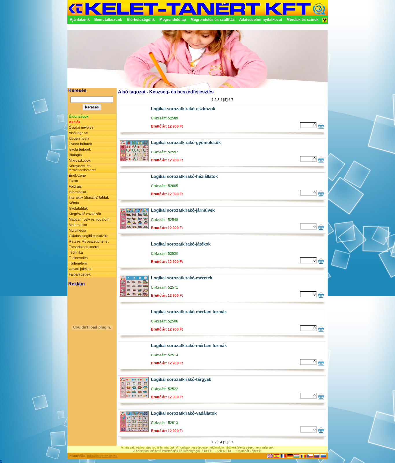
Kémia (74, 203)
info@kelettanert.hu (102, 456)
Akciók (74, 122)
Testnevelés (78, 258)
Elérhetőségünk (141, 19)
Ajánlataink (80, 19)
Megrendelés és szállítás (213, 19)
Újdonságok (78, 117)
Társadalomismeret (84, 247)
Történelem (78, 263)
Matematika (78, 225)
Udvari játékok (80, 269)
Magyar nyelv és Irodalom (89, 219)
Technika (76, 252)
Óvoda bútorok (80, 144)
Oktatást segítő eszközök (88, 236)
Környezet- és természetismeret (82, 168)
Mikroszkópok (80, 160)
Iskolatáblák (78, 208)
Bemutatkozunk (108, 19)
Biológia (75, 155)
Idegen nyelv (79, 138)
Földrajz (75, 187)
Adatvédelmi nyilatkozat (260, 19)
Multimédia (77, 230)
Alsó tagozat (78, 133)
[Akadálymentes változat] (325, 22)
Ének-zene (77, 176)
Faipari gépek (80, 274)
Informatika (77, 192)
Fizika (73, 181)
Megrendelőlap (172, 19)
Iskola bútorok (80, 149)
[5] (225, 100)
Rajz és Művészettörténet (88, 241)
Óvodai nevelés (81, 128)
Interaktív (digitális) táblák (89, 197)
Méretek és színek (302, 19)
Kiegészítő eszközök (85, 214)
